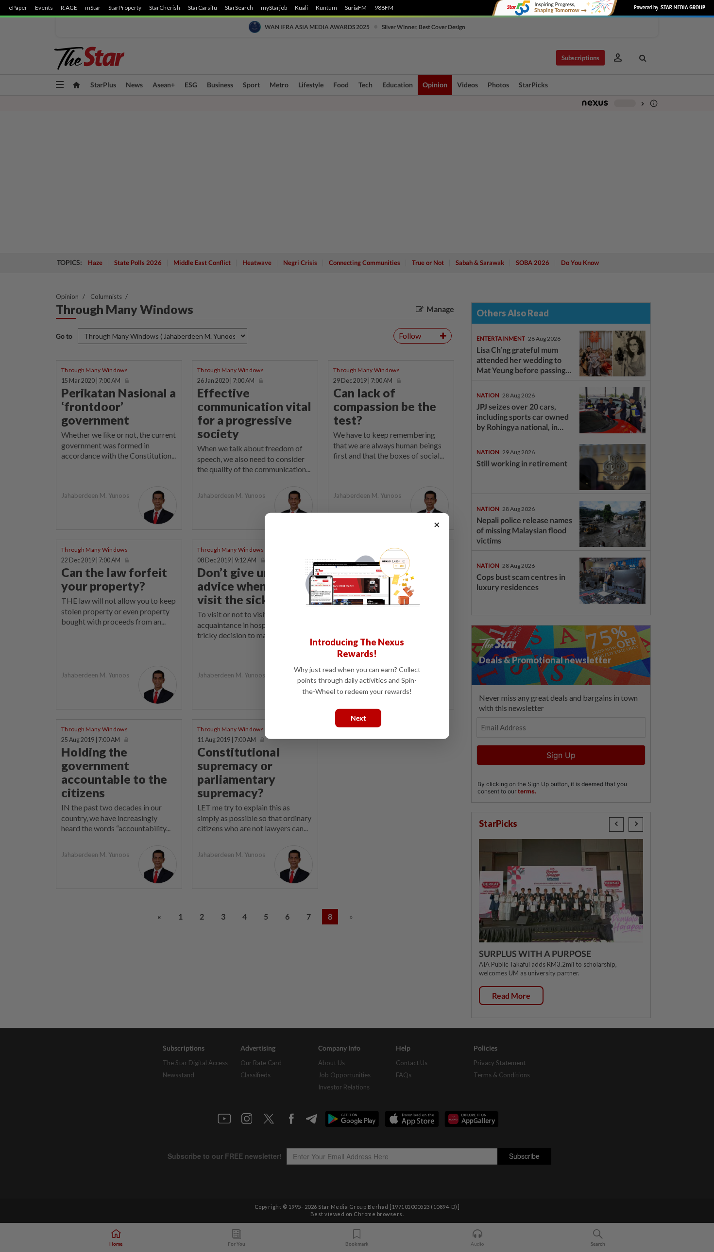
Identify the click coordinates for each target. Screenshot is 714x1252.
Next (358, 718)
